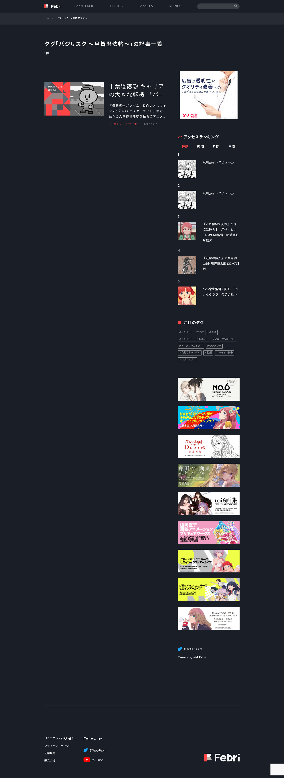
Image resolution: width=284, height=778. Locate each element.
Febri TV (146, 6)
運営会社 (49, 760)
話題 (209, 352)
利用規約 (49, 753)
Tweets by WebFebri (192, 657)
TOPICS (116, 6)
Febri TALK (84, 6)
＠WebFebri (97, 750)
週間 (200, 147)
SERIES (175, 6)
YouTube (97, 760)
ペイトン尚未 (226, 352)
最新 (185, 147)
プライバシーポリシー (57, 746)
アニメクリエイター (225, 339)
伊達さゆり (215, 345)
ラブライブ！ (188, 359)
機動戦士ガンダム (190, 352)
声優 (213, 332)
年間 (231, 147)
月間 (216, 147)
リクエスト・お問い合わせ (60, 738)
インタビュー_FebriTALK (194, 339)
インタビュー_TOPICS (192, 332)
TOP (46, 18)
